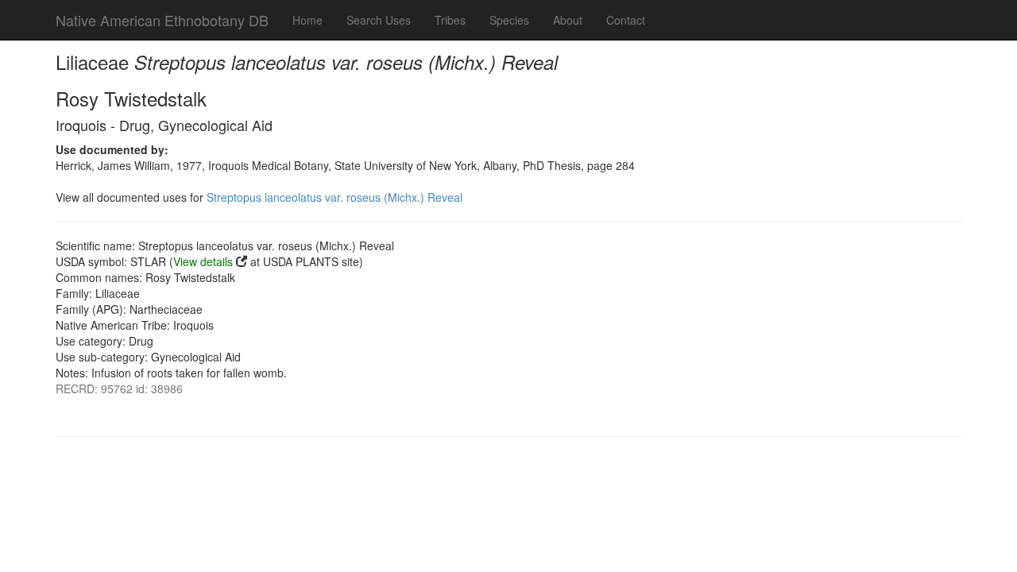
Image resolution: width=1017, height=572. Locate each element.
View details (203, 261)
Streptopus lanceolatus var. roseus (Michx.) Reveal (334, 197)
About (567, 20)
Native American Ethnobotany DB (162, 20)
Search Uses (378, 20)
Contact (625, 20)
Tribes (450, 20)
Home (307, 20)
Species (509, 20)
